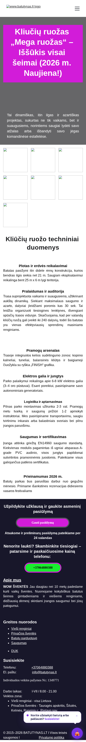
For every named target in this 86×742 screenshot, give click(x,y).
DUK (14, 651)
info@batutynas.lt (44, 672)
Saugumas (19, 643)
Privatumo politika (51, 737)
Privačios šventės (23, 633)
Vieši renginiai (21, 628)
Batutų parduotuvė (24, 638)
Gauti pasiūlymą (43, 522)
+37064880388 (43, 567)
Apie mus (12, 580)
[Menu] (77, 8)
